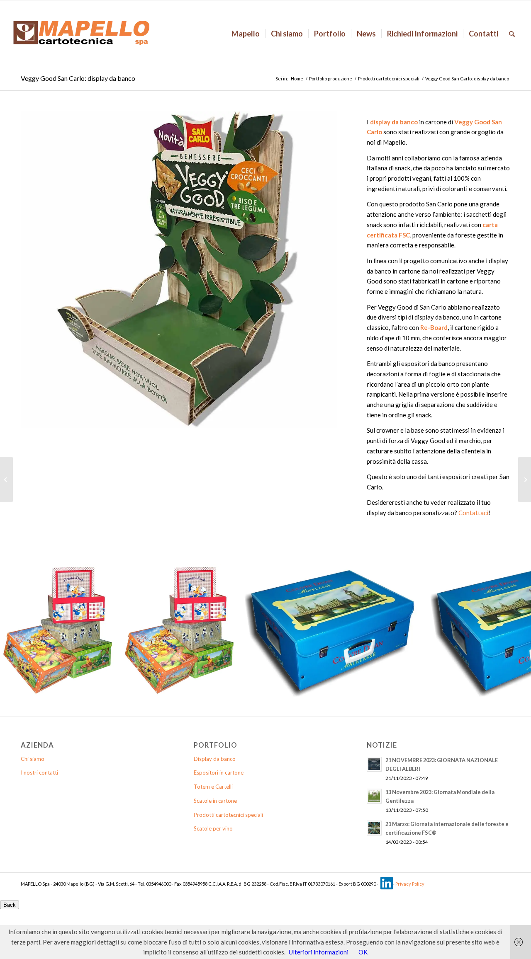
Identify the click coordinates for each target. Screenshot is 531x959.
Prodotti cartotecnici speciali (388, 78)
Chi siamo (32, 759)
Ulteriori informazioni (318, 952)
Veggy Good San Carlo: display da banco (78, 78)
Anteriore (39, 269)
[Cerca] (512, 33)
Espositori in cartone (219, 772)
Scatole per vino (213, 828)
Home (297, 78)
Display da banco (215, 759)
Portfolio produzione (330, 78)
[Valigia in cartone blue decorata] (414, 687)
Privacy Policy (409, 883)
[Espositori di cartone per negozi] (524, 479)
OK (363, 952)
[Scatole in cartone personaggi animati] (106, 687)
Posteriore (318, 269)
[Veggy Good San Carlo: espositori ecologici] (6, 479)
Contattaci (473, 512)
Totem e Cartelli (213, 786)
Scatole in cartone (215, 800)
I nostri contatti (39, 772)
